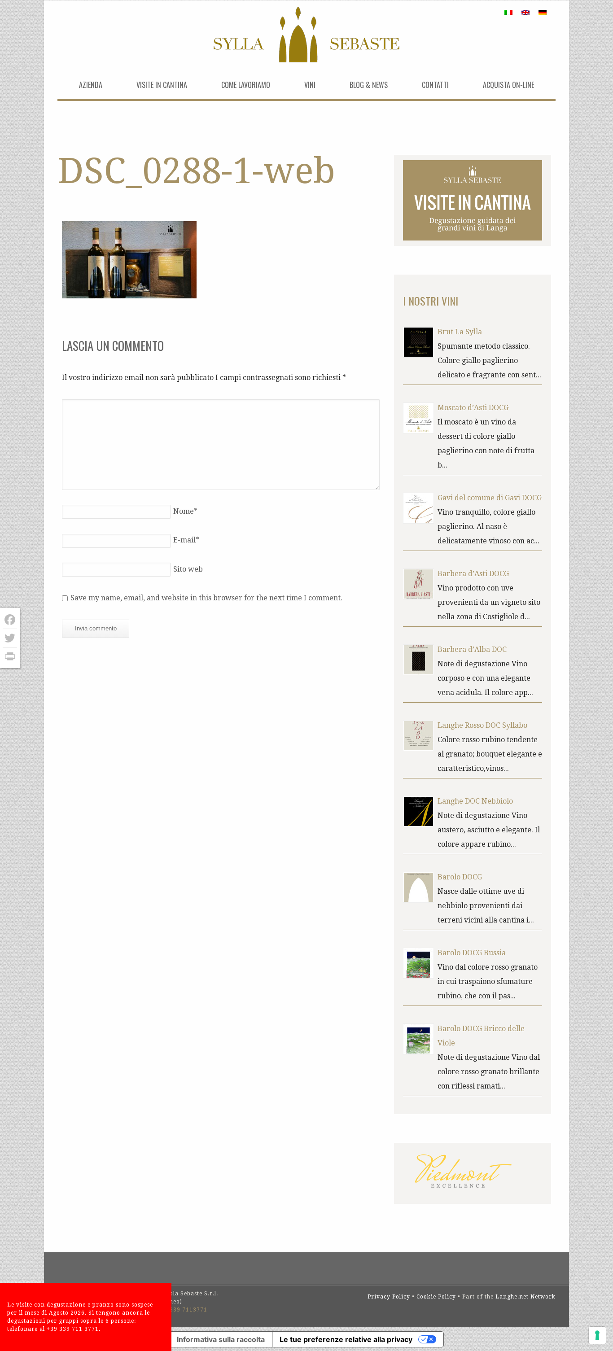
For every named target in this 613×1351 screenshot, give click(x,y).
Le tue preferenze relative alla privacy (346, 1339)
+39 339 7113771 (182, 1310)
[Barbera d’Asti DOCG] (418, 583)
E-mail (186, 540)
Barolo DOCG (460, 877)
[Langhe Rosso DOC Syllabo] (418, 735)
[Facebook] (10, 620)
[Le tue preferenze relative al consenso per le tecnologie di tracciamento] (597, 1335)
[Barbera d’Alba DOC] (418, 659)
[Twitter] (10, 638)
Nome (185, 511)
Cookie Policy (436, 1297)
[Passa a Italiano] (508, 12)
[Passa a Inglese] (525, 12)
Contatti (435, 84)
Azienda (90, 84)
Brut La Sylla (460, 332)
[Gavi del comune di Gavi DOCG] (418, 508)
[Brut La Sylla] (418, 342)
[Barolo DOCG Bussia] (418, 963)
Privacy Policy (389, 1297)
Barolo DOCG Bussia (472, 953)
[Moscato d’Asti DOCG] (418, 417)
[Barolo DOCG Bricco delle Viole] (418, 1038)
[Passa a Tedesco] (542, 12)
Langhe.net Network (525, 1297)
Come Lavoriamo (245, 84)
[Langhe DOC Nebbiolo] (418, 811)
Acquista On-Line (508, 84)
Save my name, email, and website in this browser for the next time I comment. (206, 598)
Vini (309, 84)
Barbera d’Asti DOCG (473, 573)
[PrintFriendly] (10, 656)
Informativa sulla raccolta (221, 1339)
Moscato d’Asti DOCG (473, 407)
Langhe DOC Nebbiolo (475, 801)
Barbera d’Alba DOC (472, 649)
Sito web (188, 569)
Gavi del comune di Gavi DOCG (490, 498)
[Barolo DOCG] (418, 887)
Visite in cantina (161, 84)
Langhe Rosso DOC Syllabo (482, 725)
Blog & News (369, 84)
